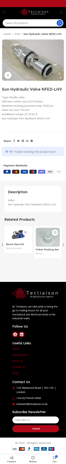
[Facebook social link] (14, 141)
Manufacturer (20, 354)
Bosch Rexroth (14, 248)
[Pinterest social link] (23, 141)
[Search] (60, 23)
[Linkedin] (21, 334)
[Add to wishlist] (26, 233)
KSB (17, 34)
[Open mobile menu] (4, 12)
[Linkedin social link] (27, 141)
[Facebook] (15, 334)
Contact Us (18, 367)
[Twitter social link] (18, 141)
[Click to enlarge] (7, 75)
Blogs (15, 373)
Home (8, 34)
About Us (17, 361)
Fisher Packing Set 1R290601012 (47, 251)
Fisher (39, 253)
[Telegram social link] (31, 141)
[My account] (61, 12)
